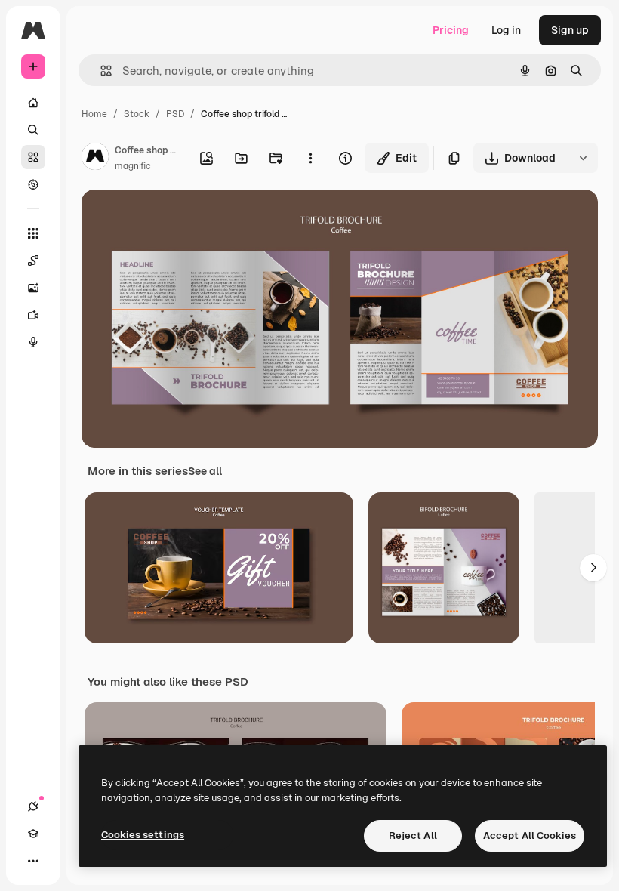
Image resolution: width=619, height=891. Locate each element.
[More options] (310, 158)
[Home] (33, 103)
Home (94, 114)
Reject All (413, 835)
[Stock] (33, 157)
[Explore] (33, 184)
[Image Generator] (33, 288)
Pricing (451, 30)
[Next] (593, 567)
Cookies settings (142, 834)
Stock (136, 114)
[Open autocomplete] (100, 70)
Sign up (570, 30)
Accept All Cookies (529, 835)
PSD (175, 114)
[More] (33, 861)
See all (205, 471)
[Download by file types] (583, 158)
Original (178, 218)
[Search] (33, 130)
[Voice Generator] (33, 342)
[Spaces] (33, 260)
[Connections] (33, 806)
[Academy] (33, 834)
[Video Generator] (33, 315)
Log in (506, 30)
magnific (133, 166)
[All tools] (33, 233)
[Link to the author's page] (95, 158)
